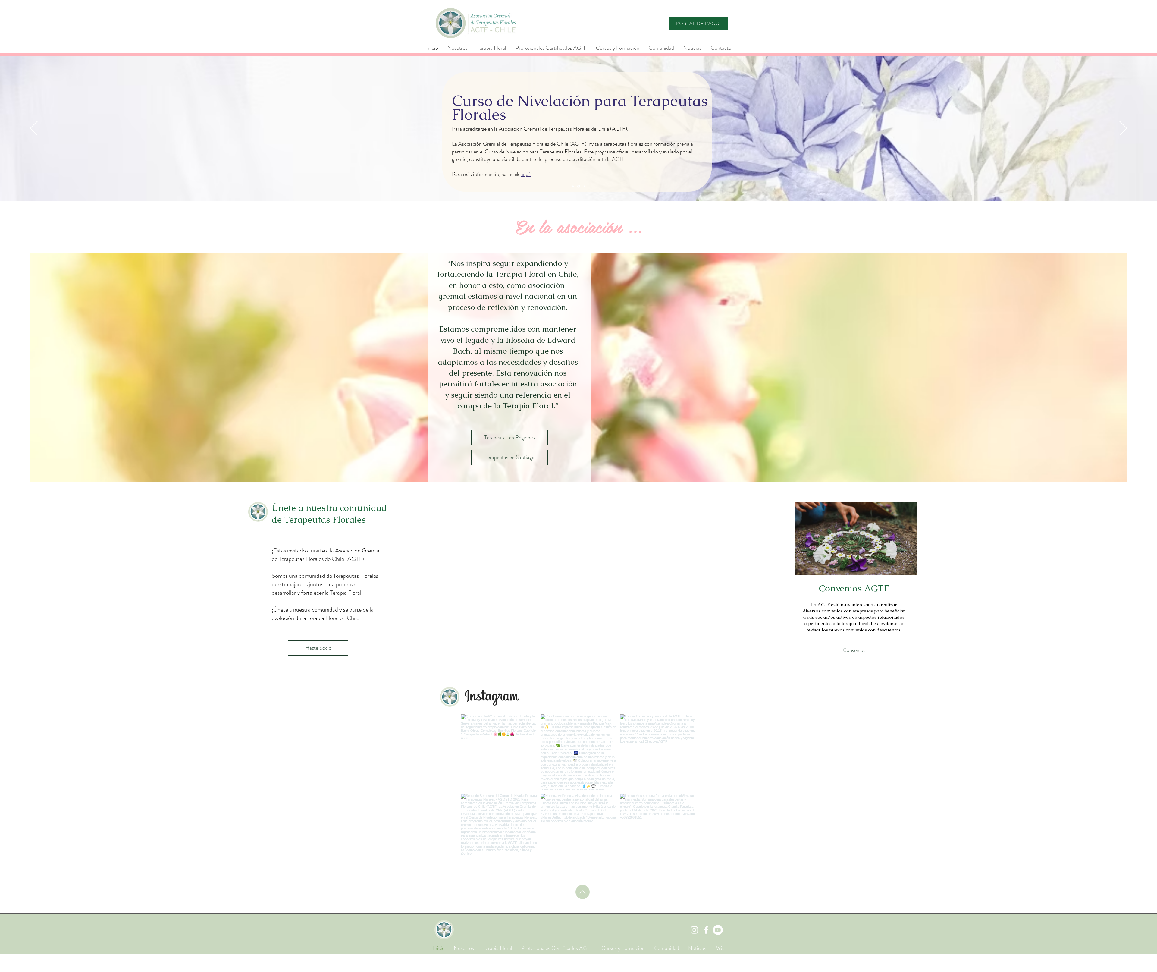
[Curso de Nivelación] (578, 186)
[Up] (582, 892)
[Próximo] (1123, 129)
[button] (551, 48)
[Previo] (34, 129)
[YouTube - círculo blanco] (718, 930)
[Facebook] (706, 930)
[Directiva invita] (584, 186)
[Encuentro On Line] (573, 186)
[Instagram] (694, 930)
